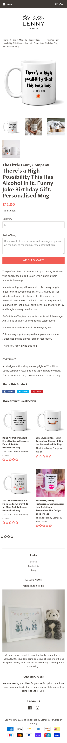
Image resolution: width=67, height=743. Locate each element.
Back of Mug (9, 235)
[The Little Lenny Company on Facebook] (30, 708)
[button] (10, 459)
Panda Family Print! (33, 585)
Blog (33, 570)
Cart (62, 4)
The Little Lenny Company (37, 719)
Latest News (33, 580)
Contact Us (33, 566)
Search (33, 561)
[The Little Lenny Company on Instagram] (37, 708)
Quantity (7, 218)
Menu (9, 4)
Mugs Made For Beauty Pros (26, 40)
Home (5, 40)
